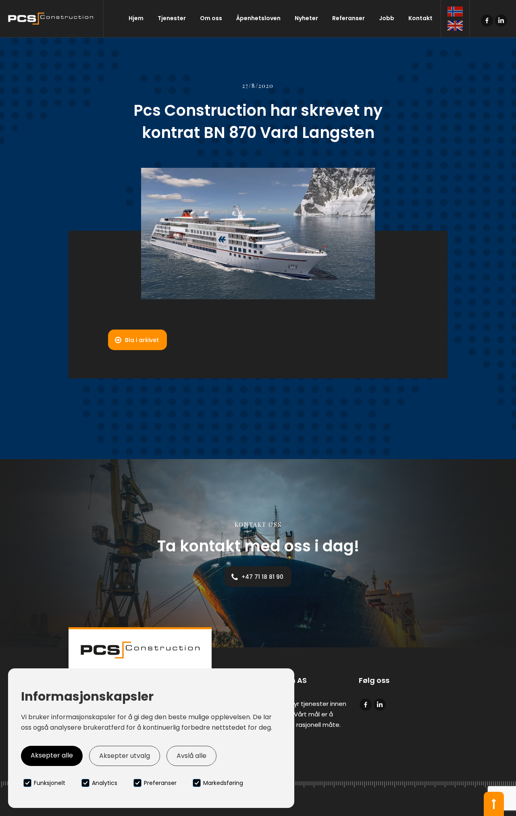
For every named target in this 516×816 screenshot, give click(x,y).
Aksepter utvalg (124, 755)
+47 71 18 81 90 (262, 577)
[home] (52, 18)
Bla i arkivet (142, 340)
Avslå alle (191, 755)
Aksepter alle (52, 755)
